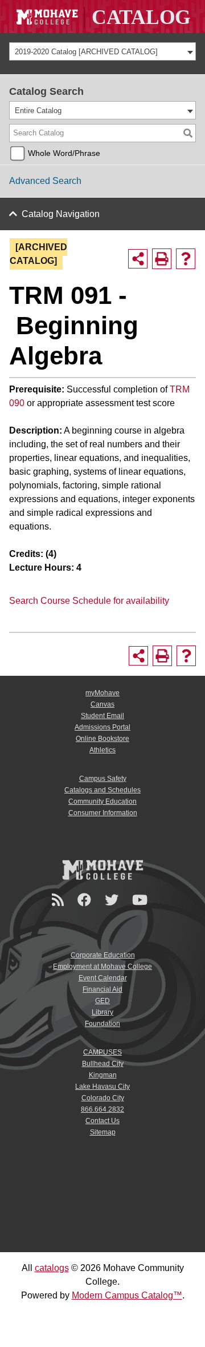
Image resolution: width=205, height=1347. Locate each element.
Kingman (103, 1075)
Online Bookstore (102, 739)
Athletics (102, 750)
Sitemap (103, 1132)
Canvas (102, 704)
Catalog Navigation (61, 214)
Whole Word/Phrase (64, 153)
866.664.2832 (102, 1109)
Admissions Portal (102, 727)
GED (102, 1001)
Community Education (102, 801)
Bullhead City (103, 1064)
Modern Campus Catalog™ (127, 1295)
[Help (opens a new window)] (185, 258)
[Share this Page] (137, 258)
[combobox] (102, 51)
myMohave (102, 693)
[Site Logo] (102, 16)
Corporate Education (103, 955)
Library (102, 1012)
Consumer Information (102, 813)
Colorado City (102, 1098)
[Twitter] (113, 900)
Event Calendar (103, 978)
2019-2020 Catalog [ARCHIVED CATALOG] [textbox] (86, 51)
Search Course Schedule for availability (89, 601)
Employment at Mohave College (102, 967)
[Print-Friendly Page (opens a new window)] (161, 258)
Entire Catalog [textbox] (38, 110)
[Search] (188, 133)
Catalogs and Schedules (102, 790)
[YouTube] (141, 900)
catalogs (52, 1268)
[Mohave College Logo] (102, 869)
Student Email (102, 716)
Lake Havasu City (102, 1087)
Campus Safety (102, 779)
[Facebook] (86, 900)
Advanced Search (45, 181)
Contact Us (102, 1121)
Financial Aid (102, 989)
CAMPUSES (102, 1052)
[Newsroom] (59, 900)
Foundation (102, 1024)
